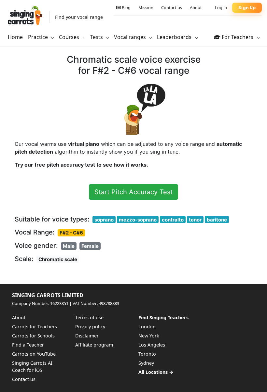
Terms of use (89, 317)
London (147, 326)
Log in (221, 7)
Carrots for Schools (33, 336)
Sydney (146, 363)
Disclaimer (87, 336)
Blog (126, 7)
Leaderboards (175, 37)
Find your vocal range (79, 17)
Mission (145, 7)
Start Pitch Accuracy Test (133, 192)
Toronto (147, 354)
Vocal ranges (130, 37)
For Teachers (237, 37)
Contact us (171, 7)
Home (15, 37)
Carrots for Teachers (34, 326)
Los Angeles (151, 345)
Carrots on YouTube (34, 354)
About (196, 7)
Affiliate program (94, 345)
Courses (69, 37)
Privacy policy (90, 326)
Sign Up (247, 8)
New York (148, 336)
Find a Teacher (28, 345)
